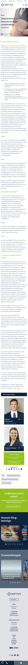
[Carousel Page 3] (10, 544)
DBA (3, 475)
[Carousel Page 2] (8, 544)
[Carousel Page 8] (22, 544)
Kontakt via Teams (14, 615)
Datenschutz (14, 641)
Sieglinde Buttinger (11, 448)
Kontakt (14, 635)
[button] (23, 5)
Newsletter (13, 599)
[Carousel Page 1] (5, 544)
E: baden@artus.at (14, 628)
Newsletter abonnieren (12, 506)
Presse (14, 638)
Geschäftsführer (6, 483)
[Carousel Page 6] (17, 544)
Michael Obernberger (9, 420)
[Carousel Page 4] (12, 544)
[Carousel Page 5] (17, 582)
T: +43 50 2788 (14, 611)
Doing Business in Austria (13, 475)
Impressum (14, 640)
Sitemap (14, 643)
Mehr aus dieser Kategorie (9, 394)
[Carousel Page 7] (19, 544)
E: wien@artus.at (14, 613)
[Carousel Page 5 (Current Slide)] (15, 544)
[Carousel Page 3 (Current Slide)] (12, 582)
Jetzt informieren (13, 462)
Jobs (14, 636)
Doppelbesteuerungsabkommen (10, 479)
